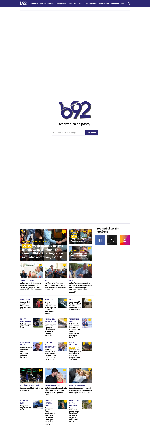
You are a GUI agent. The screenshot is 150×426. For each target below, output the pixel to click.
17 (64, 231)
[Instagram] (125, 240)
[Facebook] (100, 240)
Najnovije (34, 3)
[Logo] (23, 3)
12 (41, 299)
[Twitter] (112, 240)
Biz (46, 280)
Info (71, 280)
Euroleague (25, 299)
